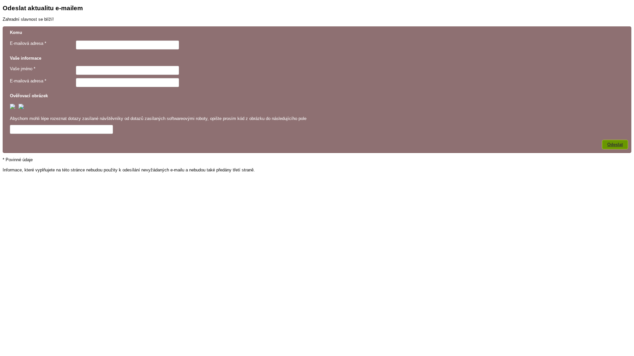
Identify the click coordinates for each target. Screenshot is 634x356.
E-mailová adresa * (28, 43)
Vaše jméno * (22, 68)
